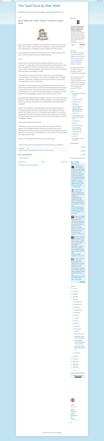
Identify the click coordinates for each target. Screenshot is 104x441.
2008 (74, 364)
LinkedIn (83, 147)
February (77, 329)
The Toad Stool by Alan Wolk (39, 6)
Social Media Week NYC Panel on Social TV (80, 348)
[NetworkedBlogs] (78, 375)
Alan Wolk (73, 53)
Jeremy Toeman (79, 258)
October (76, 307)
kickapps (74, 104)
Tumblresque (75, 131)
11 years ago (76, 186)
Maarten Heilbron (80, 216)
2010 (74, 359)
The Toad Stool (72, 370)
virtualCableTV (79, 166)
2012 (74, 299)
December (77, 302)
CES (73, 97)
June (75, 318)
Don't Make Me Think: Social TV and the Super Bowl (80, 342)
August (76, 313)
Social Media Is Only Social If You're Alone (39, 150)
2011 (74, 356)
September (77, 310)
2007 (74, 367)
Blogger (59, 432)
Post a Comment (24, 158)
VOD (73, 136)
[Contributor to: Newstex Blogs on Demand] (75, 425)
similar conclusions (35, 145)
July (75, 315)
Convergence (25, 150)
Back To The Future (79, 334)
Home (43, 162)
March (76, 326)
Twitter (74, 134)
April (75, 323)
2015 (74, 291)
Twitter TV (76, 331)
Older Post (64, 162)
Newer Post (22, 162)
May (75, 321)
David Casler (78, 189)
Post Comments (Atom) (32, 165)
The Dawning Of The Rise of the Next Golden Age (78, 278)
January (76, 353)
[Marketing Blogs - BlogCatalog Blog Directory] (74, 419)
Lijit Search (74, 407)
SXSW (73, 123)
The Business (75, 125)
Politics (74, 113)
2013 (74, 297)
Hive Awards (75, 102)
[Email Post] (27, 148)
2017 (74, 288)
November (77, 304)
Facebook (83, 151)
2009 (74, 362)
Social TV (51, 150)
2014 (74, 294)
